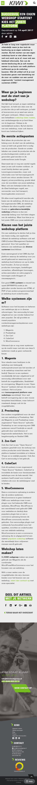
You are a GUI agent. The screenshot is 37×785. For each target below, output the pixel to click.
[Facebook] (2, 37)
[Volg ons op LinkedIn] (16, 738)
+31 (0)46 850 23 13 (11, 681)
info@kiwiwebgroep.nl (12, 679)
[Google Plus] (20, 605)
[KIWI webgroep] (18, 3)
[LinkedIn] (11, 37)
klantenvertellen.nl (19, 771)
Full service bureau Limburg (15, 780)
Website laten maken (11, 778)
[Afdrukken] (30, 605)
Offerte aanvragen (17, 730)
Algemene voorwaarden (19, 736)
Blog (13, 732)
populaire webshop (16, 539)
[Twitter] (6, 37)
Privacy (14, 734)
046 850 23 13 (17, 746)
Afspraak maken (17, 728)
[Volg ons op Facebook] (13, 738)
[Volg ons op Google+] (19, 738)
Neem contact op (23, 688)
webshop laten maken (25, 118)
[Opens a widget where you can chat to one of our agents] (29, 781)
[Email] (15, 37)
